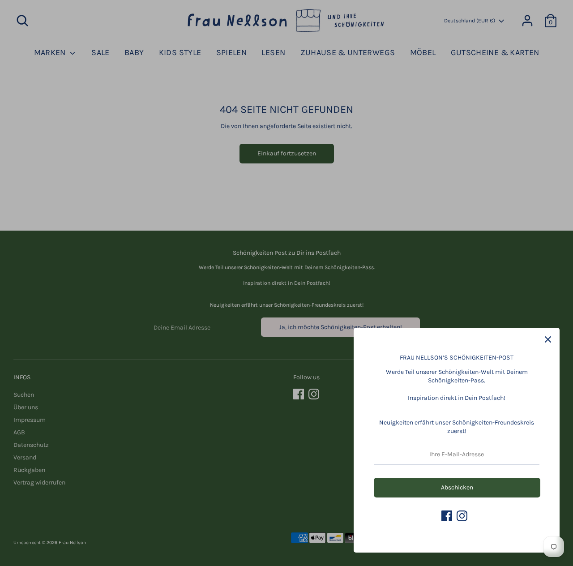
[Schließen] (548, 339)
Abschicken (457, 487)
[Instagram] (462, 515)
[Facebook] (446, 515)
